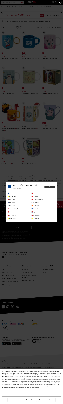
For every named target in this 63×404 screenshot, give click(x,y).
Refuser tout (30, 400)
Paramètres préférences (47, 400)
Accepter (14, 400)
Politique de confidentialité (33, 387)
